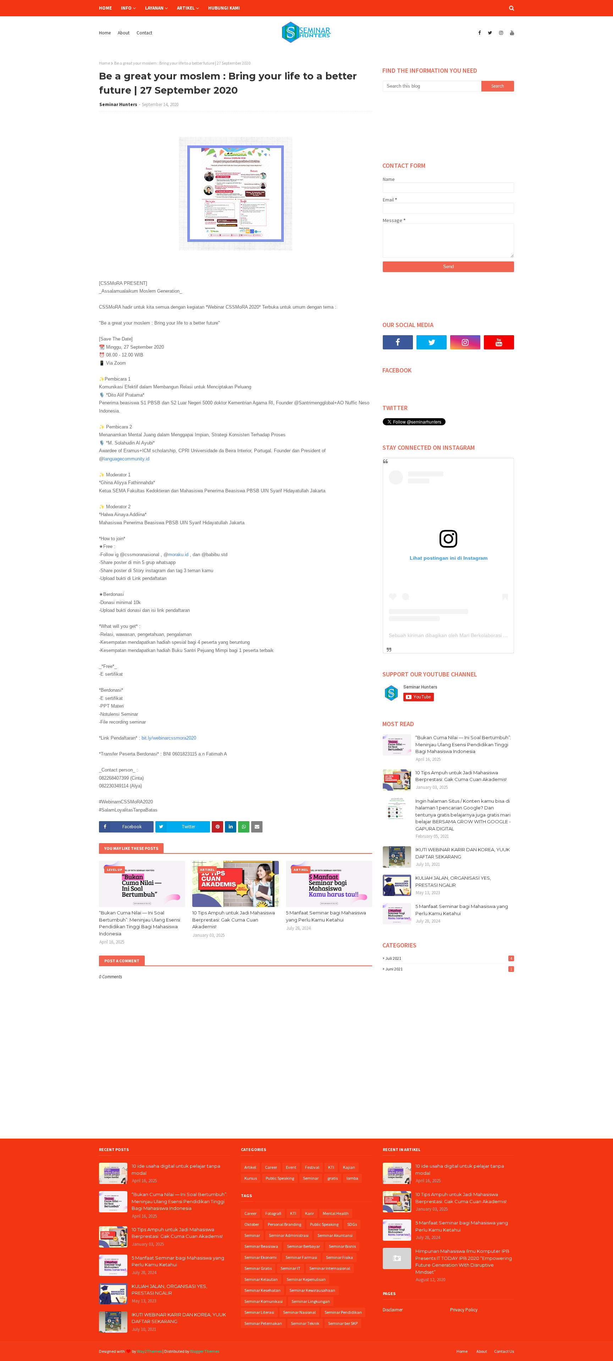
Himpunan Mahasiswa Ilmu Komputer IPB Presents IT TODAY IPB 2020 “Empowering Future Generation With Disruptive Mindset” (463, 1261)
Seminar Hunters (118, 104)
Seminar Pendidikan (343, 1312)
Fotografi (273, 1213)
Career (271, 1167)
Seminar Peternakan (263, 1323)
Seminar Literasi (259, 1312)
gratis (332, 1178)
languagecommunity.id (126, 458)
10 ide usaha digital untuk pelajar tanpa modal (176, 1169)
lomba (352, 1178)
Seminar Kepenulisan (306, 1279)
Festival (312, 1167)
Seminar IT (290, 1268)
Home (105, 33)
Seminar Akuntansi (335, 1235)
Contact (144, 33)
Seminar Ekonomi (260, 1257)
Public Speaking (280, 1178)
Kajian (349, 1167)
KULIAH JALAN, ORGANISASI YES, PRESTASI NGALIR (453, 881)
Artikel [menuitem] (186, 8)
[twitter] (490, 33)
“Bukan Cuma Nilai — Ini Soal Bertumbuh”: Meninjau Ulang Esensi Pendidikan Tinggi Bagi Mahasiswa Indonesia (139, 923)
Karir (309, 1213)
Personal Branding (284, 1224)
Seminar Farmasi (301, 1257)
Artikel (250, 1167)
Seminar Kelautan (261, 1279)
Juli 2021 (448, 958)
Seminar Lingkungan (311, 1301)
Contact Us (504, 1351)
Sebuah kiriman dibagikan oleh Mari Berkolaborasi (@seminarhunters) (468, 635)
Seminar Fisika (339, 1257)
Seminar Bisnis (342, 1246)
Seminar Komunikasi (263, 1301)
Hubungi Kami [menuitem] (224, 8)
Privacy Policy (463, 1310)
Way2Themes (149, 1351)
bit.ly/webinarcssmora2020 (169, 738)
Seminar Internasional (329, 1268)
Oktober (251, 1224)
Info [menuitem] (126, 8)
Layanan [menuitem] (154, 8)
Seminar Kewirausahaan (312, 1290)
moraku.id (178, 554)
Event (291, 1167)
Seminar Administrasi (289, 1235)
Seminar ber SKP (343, 1323)
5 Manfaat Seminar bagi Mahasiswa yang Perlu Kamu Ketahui (326, 916)
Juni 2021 (448, 969)
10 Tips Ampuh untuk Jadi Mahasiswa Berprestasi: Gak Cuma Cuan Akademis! (233, 919)
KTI (331, 1167)
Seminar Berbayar (303, 1246)
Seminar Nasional (299, 1312)
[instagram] (501, 33)
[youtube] (511, 33)
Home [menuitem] (105, 8)
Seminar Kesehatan (262, 1290)
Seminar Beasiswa (261, 1246)
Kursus (250, 1178)
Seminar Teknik (305, 1323)
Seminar (311, 1178)
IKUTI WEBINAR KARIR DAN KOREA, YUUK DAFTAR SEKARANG (462, 853)
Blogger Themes (204, 1351)
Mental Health (336, 1213)
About (123, 33)
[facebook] (479, 33)
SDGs (352, 1224)
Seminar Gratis (258, 1268)
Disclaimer (393, 1310)
